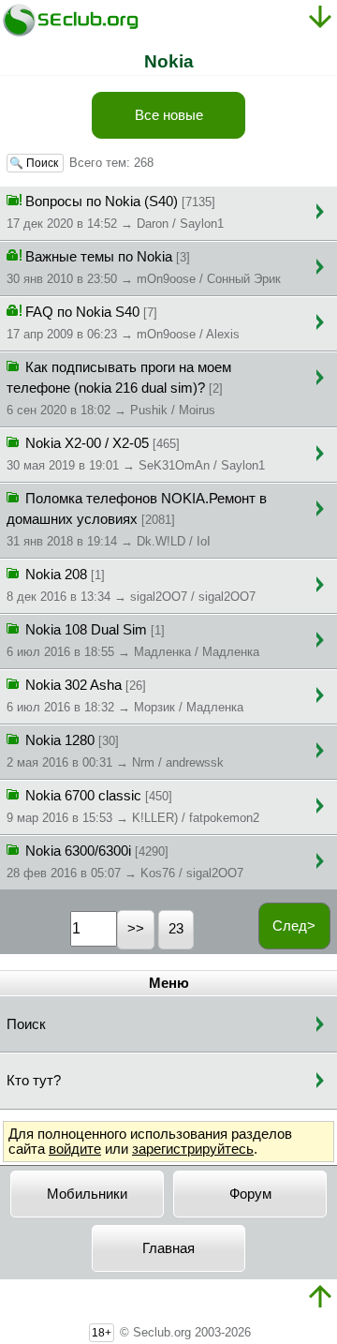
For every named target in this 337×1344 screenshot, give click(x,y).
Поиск (26, 1024)
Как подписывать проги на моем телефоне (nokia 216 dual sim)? (119, 388)
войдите (75, 1149)
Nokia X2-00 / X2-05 (136, 454)
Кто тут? (34, 1080)
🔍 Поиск (35, 163)
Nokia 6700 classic (133, 806)
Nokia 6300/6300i (125, 862)
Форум (250, 1194)
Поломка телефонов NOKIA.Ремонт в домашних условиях (137, 519)
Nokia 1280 (115, 751)
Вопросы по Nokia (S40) (115, 212)
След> (293, 925)
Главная (168, 1248)
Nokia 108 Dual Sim (133, 640)
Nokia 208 (131, 585)
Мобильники (87, 1194)
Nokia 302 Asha (125, 696)
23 (175, 928)
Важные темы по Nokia (144, 267)
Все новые (169, 115)
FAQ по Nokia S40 (123, 323)
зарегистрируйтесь (193, 1149)
